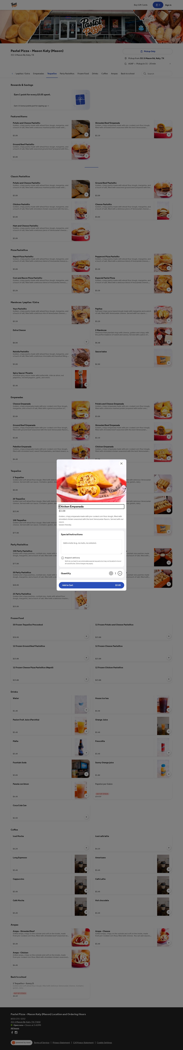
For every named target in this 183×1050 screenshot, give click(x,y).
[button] (91, 480)
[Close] (121, 463)
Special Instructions (72, 534)
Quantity (66, 573)
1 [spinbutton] (115, 573)
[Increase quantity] (120, 573)
